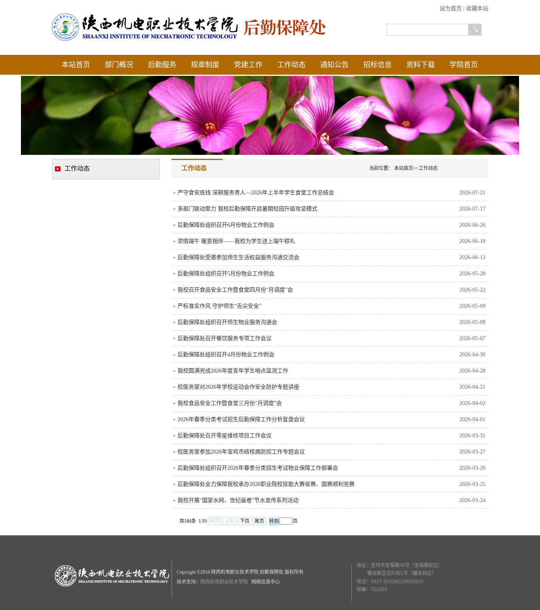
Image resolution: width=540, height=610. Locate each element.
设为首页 (451, 8)
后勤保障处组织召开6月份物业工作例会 (225, 225)
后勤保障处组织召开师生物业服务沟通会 (227, 322)
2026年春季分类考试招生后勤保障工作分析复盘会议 (241, 419)
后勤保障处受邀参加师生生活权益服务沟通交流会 (238, 257)
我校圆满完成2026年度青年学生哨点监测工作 (232, 371)
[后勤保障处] (189, 42)
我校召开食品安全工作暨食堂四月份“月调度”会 (235, 290)
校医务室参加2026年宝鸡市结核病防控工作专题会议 (241, 452)
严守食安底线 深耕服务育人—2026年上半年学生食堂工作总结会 (255, 193)
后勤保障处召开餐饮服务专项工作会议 (224, 338)
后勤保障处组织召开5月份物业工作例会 (225, 274)
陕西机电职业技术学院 (224, 582)
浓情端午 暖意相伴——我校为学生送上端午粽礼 (236, 241)
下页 (244, 521)
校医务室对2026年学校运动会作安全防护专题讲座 (238, 387)
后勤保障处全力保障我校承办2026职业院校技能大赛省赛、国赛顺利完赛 (266, 484)
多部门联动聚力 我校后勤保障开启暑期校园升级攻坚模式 (247, 209)
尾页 (259, 521)
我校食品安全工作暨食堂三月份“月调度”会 (229, 403)
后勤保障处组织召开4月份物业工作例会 (225, 355)
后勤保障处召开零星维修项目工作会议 (224, 436)
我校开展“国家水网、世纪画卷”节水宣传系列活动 (237, 500)
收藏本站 (477, 8)
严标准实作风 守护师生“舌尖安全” (219, 306)
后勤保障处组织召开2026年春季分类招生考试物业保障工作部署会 (257, 468)
